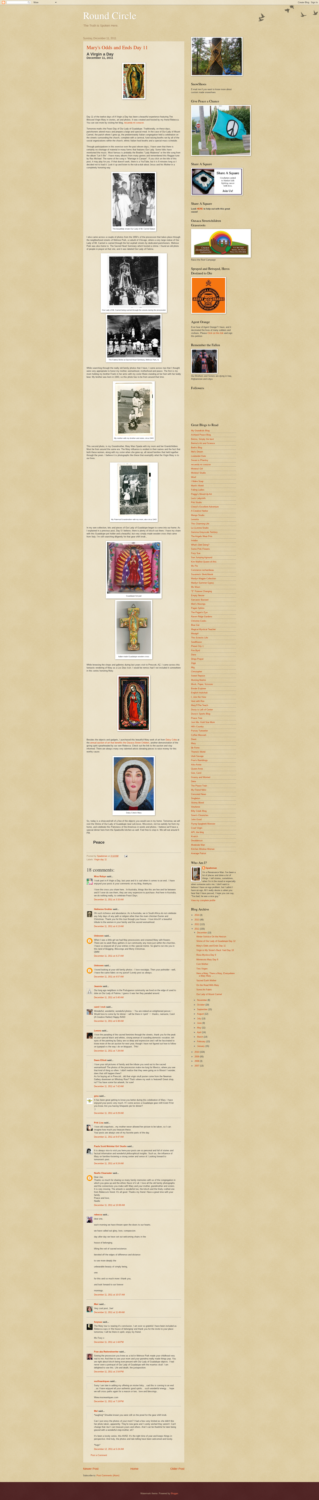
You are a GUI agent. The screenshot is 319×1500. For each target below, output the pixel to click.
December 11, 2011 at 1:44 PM (109, 1342)
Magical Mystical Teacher (203, 629)
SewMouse (196, 642)
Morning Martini (198, 680)
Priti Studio (196, 502)
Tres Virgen (202, 968)
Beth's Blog (196, 447)
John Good (196, 819)
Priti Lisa (98, 1122)
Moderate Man (198, 845)
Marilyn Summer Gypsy (202, 583)
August (201, 1014)
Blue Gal (195, 625)
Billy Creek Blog (199, 811)
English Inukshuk (199, 692)
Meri (96, 1304)
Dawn (193, 739)
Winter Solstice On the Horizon (211, 936)
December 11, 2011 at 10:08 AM (109, 1205)
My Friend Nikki (198, 790)
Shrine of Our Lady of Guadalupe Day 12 (215, 941)
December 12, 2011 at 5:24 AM (109, 1449)
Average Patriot (198, 853)
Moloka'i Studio (198, 473)
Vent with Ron (197, 701)
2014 (197, 915)
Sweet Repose (198, 675)
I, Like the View (198, 697)
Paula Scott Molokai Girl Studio (110, 1146)
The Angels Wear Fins (201, 536)
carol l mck (100, 1007)
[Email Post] (125, 856)
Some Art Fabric (204, 989)
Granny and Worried (200, 777)
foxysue (98, 1322)
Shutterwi (195, 807)
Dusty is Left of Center (202, 709)
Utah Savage (197, 756)
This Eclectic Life (199, 637)
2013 (197, 919)
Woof (193, 477)
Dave (193, 654)
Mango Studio (197, 515)
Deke (193, 781)
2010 (197, 1052)
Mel (96, 1411)
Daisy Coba (171, 739)
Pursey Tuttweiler (199, 730)
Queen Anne (197, 769)
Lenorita (195, 519)
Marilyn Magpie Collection (203, 578)
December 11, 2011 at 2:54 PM (109, 1371)
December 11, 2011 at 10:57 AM (109, 1294)
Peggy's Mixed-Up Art (201, 494)
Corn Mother (202, 964)
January (201, 1046)
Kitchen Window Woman (202, 849)
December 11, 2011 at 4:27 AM (109, 956)
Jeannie (98, 986)
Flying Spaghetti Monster (203, 824)
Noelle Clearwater (103, 1173)
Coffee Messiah (198, 735)
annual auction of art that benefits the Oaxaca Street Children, (120, 742)
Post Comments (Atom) (108, 1475)
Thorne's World (198, 752)
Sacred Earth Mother (206, 980)
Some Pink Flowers (200, 549)
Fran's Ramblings (199, 760)
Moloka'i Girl (197, 468)
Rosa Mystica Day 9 (206, 955)
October (201, 1004)
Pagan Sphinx (198, 608)
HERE (200, 209)
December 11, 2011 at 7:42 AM (109, 1086)
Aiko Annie (196, 764)
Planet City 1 (197, 646)
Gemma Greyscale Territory (204, 532)
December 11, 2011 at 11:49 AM (109, 1312)
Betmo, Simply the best (202, 439)
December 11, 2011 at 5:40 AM (109, 997)
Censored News (198, 794)
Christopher (196, 671)
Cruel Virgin (196, 828)
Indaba (194, 540)
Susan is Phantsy (199, 460)
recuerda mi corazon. (134, 122)
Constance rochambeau (202, 570)
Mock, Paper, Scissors (202, 684)
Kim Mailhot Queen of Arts (203, 561)
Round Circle (109, 15)
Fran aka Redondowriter (106, 1351)
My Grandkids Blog (200, 430)
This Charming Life (200, 523)
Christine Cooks (198, 621)
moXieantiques (101, 1381)
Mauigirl (195, 633)
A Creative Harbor (199, 511)
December (202, 932)
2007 (197, 1065)
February (201, 1041)
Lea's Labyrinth (198, 498)
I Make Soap (197, 481)
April (199, 1032)
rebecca (98, 1214)
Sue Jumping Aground (201, 557)
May (199, 1027)
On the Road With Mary (207, 985)
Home (134, 1468)
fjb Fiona (195, 747)
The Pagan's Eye (199, 612)
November (202, 1000)
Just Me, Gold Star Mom (203, 722)
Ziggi (193, 663)
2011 (197, 929)
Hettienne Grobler (103, 909)
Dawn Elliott (100, 1060)
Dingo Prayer (197, 659)
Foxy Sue (195, 553)
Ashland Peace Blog (201, 435)
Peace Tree (196, 718)
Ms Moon (195, 587)
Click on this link (215, 333)
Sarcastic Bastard (199, 600)
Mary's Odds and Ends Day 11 (117, 47)
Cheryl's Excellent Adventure (205, 506)
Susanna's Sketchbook (202, 574)
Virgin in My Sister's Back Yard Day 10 (215, 950)
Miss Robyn (100, 876)
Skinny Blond (197, 802)
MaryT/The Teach (199, 705)
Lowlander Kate (198, 456)
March (200, 1037)
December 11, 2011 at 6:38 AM (109, 1021)
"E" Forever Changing (201, 591)
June (199, 1023)
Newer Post (91, 1468)
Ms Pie (194, 566)
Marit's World (197, 485)
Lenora (97, 1030)
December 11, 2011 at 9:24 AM (109, 1163)
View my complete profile (203, 900)
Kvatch (194, 836)
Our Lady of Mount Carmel (209, 994)
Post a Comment (99, 1455)
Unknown (99, 936)
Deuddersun (197, 840)
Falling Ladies (197, 490)
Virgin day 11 (100, 859)
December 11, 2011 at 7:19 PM (109, 1401)
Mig (193, 667)
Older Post (177, 1468)
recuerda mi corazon (201, 464)
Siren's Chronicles (199, 815)
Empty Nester (197, 595)
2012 (197, 924)
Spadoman (211, 868)
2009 (197, 1056)
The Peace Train (199, 785)
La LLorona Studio (200, 528)
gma (96, 1096)
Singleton (195, 798)
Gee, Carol (196, 773)
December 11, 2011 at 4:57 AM (109, 976)
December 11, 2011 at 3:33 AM (109, 899)
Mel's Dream (197, 451)
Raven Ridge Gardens (201, 616)
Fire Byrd (195, 650)
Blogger (174, 1493)
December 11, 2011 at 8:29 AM (109, 1113)
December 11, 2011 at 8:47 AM (109, 1137)
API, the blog (197, 832)
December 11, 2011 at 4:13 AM (109, 926)
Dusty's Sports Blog (200, 714)
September (202, 1009)
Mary (193, 743)
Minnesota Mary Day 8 (207, 959)
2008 (197, 1061)
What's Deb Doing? (200, 545)
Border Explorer (198, 688)
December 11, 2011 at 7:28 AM (109, 1051)
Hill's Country (197, 726)
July (199, 1018)
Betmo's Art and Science (203, 443)
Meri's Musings (198, 604)
